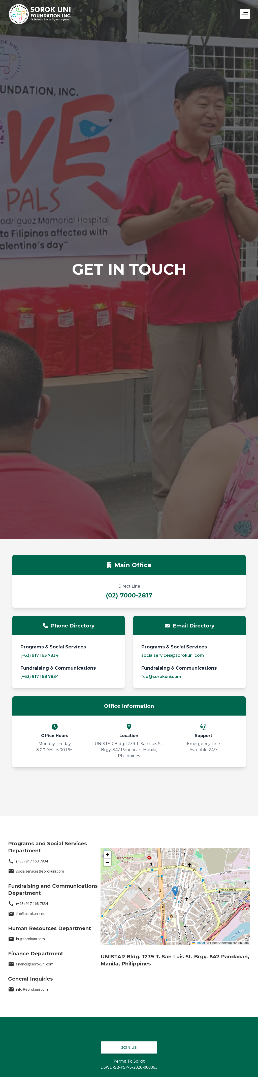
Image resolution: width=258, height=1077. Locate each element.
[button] (175, 891)
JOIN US (129, 1047)
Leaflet (200, 942)
